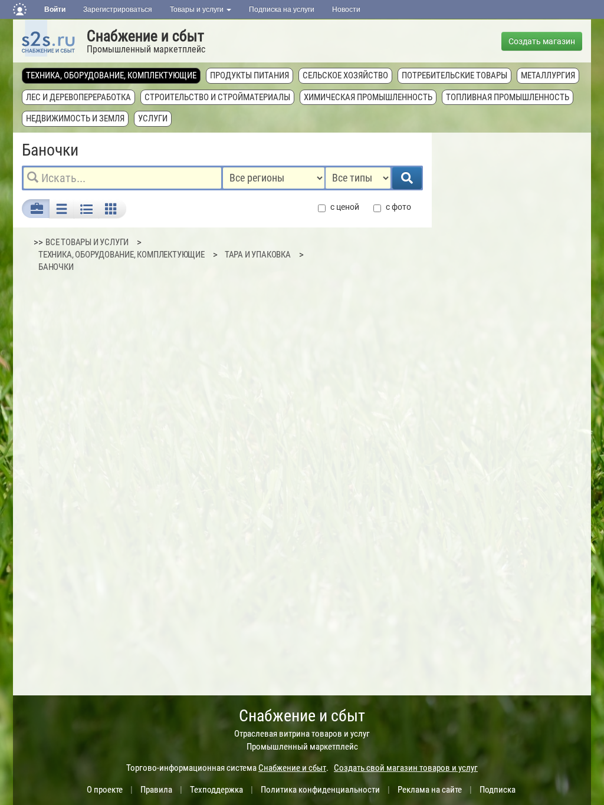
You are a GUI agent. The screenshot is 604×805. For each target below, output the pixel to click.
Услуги (153, 118)
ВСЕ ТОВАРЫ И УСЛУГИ (87, 242)
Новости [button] (346, 9)
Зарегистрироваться (117, 9)
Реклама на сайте (430, 789)
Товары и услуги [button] (197, 9)
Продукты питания (249, 75)
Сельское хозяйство (345, 75)
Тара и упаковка (258, 254)
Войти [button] (54, 9)
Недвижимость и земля (75, 118)
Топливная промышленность (507, 97)
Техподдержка (216, 789)
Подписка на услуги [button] (281, 9)
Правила (156, 789)
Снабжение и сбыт (145, 36)
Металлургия (548, 75)
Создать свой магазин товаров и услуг (406, 768)
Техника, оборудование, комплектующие (111, 75)
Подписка (498, 789)
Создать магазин (541, 41)
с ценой (344, 207)
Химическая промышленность (368, 97)
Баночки (56, 267)
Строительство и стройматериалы (217, 97)
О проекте (105, 789)
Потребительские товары (454, 75)
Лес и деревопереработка (78, 97)
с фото (398, 207)
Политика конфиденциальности (320, 789)
